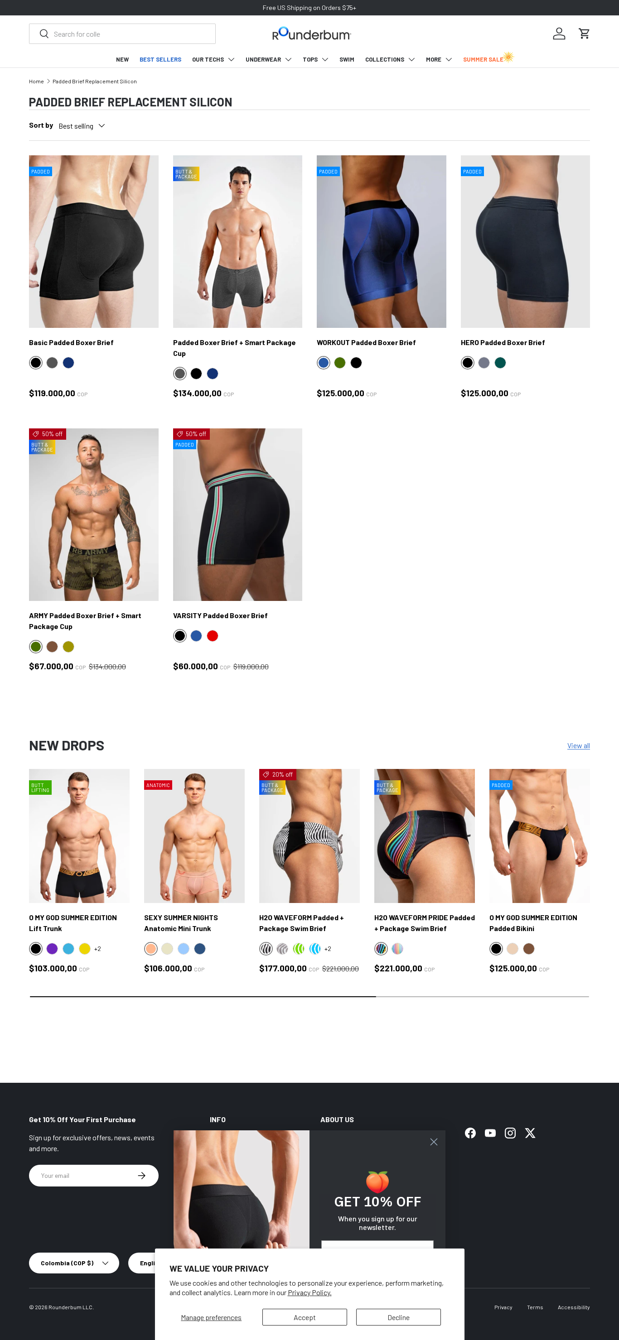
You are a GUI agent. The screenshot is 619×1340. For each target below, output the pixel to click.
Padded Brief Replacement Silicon (95, 81)
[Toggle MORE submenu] (448, 59)
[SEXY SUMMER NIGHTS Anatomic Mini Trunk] (194, 836)
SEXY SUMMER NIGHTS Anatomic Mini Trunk (181, 922)
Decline (398, 1317)
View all (578, 745)
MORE (433, 59)
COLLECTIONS (384, 59)
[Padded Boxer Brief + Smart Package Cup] (238, 241)
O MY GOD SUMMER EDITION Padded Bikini (533, 922)
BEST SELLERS (160, 59)
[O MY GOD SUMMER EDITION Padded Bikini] (539, 836)
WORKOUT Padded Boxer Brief (366, 342)
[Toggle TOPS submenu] (324, 59)
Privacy (503, 1307)
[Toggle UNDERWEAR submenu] (288, 59)
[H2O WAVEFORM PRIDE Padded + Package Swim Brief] (424, 836)
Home (36, 81)
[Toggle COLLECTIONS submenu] (411, 59)
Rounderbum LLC (70, 1307)
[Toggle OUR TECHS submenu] (231, 59)
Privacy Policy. (310, 1292)
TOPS (310, 59)
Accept (305, 1317)
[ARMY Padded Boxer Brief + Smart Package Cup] (94, 514)
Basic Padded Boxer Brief (71, 342)
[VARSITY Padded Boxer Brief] (238, 514)
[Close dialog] (434, 1142)
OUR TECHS (208, 59)
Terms (535, 1307)
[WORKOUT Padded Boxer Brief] (381, 241)
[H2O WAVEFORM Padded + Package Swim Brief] (309, 836)
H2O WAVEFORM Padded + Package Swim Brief (301, 922)
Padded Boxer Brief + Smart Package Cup (234, 347)
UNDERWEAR (263, 59)
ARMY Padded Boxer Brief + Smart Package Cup (85, 620)
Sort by (41, 124)
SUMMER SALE (483, 59)
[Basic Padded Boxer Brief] (94, 241)
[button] (585, 33)
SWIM (346, 59)
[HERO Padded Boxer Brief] (525, 241)
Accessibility (574, 1307)
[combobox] (122, 34)
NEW (122, 59)
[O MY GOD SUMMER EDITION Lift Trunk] (79, 836)
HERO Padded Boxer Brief (503, 342)
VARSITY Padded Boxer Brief (220, 615)
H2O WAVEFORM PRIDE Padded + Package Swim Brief (424, 922)
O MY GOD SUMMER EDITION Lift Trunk (73, 922)
